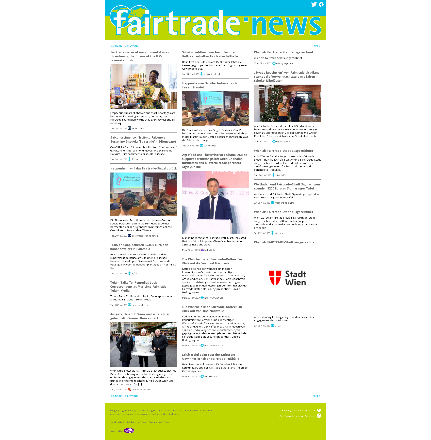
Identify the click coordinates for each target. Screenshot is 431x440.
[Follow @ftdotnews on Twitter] (314, 5)
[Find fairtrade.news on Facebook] (322, 5)
